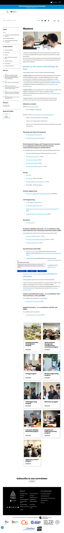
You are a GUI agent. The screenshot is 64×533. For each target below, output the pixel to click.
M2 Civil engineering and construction (34, 205)
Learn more (32, 481)
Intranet (21, 509)
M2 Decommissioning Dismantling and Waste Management (38, 193)
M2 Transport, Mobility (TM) (32, 242)
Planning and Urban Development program (32, 344)
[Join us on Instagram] (11, 507)
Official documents (24, 493)
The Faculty (32, 495)
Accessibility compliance (46, 493)
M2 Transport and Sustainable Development (35, 239)
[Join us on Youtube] (18, 507)
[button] (56, 2)
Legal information (44, 500)
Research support (23, 504)
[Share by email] (55, 20)
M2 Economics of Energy (31, 159)
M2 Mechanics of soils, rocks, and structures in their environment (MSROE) (42, 208)
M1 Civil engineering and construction (34, 202)
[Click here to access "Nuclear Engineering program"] (51, 362)
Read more (28, 349)
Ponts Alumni (32, 504)
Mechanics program (51, 401)
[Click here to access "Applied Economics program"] (32, 448)
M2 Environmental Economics (32, 156)
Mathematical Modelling (31, 258)
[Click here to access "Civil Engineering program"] (32, 390)
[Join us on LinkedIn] (7, 507)
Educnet (21, 497)
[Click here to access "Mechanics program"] (51, 390)
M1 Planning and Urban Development (34, 134)
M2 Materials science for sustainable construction (36, 214)
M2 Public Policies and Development (34, 314)
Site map (42, 502)
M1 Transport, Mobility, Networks (33, 236)
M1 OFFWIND (29, 178)
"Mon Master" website (55, 80)
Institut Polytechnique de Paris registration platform (42, 114)
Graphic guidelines (33, 501)
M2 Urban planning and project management (35, 138)
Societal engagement (24, 499)
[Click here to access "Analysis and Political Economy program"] (51, 418)
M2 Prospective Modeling (31, 163)
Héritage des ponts (34, 497)
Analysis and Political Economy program (51, 431)
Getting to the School (24, 506)
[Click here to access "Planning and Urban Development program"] (32, 331)
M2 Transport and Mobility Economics (34, 166)
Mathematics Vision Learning (32, 251)
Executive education (34, 493)
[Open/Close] (60, 2)
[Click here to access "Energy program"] (32, 362)
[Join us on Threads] (15, 507)
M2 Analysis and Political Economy (33, 301)
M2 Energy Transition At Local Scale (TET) (35, 181)
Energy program (31, 373)
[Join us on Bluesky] (9, 507)
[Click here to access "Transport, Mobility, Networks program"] (32, 418)
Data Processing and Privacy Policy (48, 498)
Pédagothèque (33, 499)
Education (7, 105)
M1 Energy (28, 175)
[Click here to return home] (12, 11)
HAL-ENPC (22, 495)
